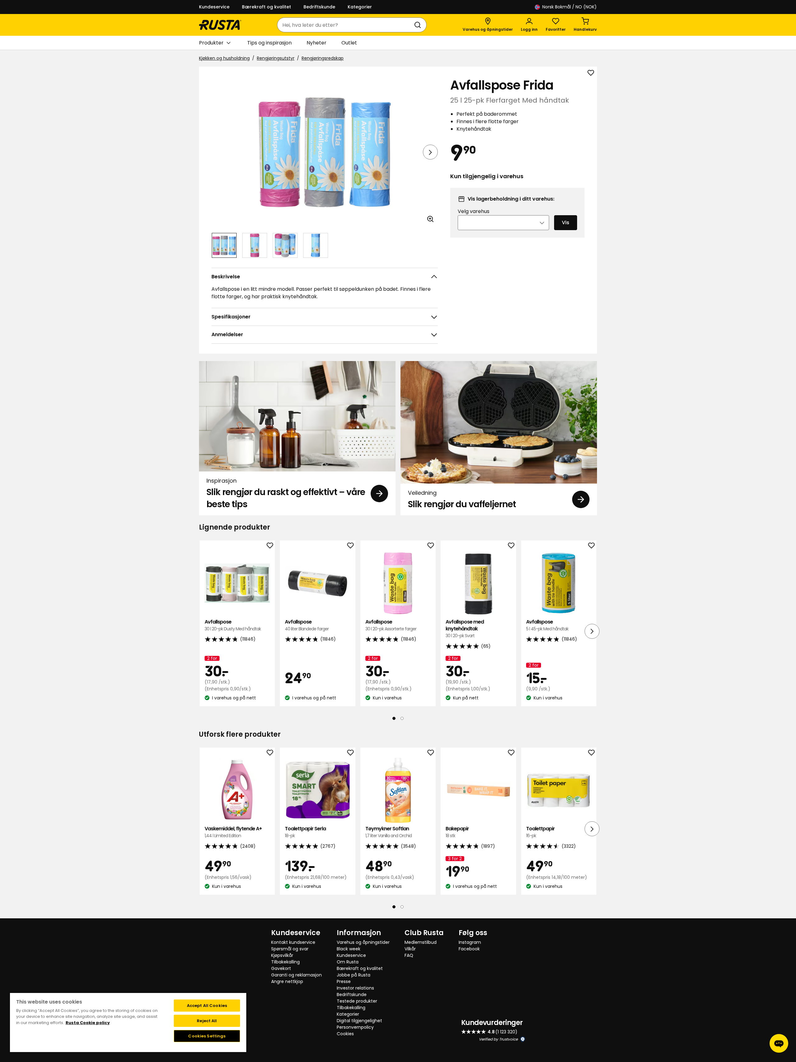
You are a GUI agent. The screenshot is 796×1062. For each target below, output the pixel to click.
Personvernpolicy (355, 1027)
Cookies (345, 1034)
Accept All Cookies (207, 1006)
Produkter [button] (211, 42)
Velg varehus (473, 211)
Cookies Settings (206, 1036)
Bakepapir (457, 832)
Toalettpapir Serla (305, 832)
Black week (348, 949)
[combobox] (345, 25)
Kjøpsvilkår (282, 955)
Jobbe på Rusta (353, 975)
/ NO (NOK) (569, 7)
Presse (344, 981)
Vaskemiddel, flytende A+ (233, 832)
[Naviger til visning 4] (315, 245)
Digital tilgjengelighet (359, 1021)
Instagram (470, 942)
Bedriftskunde (319, 7)
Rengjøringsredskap (323, 58)
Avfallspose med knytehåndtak (465, 629)
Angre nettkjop (287, 981)
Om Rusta (348, 962)
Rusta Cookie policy (88, 1023)
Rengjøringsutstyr (275, 58)
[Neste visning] (430, 152)
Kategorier (360, 7)
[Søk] (418, 25)
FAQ (409, 955)
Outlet (349, 42)
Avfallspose (233, 625)
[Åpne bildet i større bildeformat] (430, 219)
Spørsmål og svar (289, 949)
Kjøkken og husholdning (224, 58)
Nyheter (316, 42)
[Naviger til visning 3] (285, 245)
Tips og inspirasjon (269, 42)
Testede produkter (357, 1001)
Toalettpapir (540, 832)
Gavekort (281, 968)
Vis (565, 222)
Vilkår (410, 949)
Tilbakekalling (285, 962)
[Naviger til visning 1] (224, 245)
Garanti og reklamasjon (296, 975)
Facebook (469, 949)
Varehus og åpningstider (363, 942)
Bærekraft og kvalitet (266, 7)
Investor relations (355, 988)
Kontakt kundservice (293, 942)
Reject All (207, 1021)
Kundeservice (214, 7)
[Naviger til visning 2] (254, 245)
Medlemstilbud (421, 942)
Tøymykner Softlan (388, 832)
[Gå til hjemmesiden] (220, 25)
